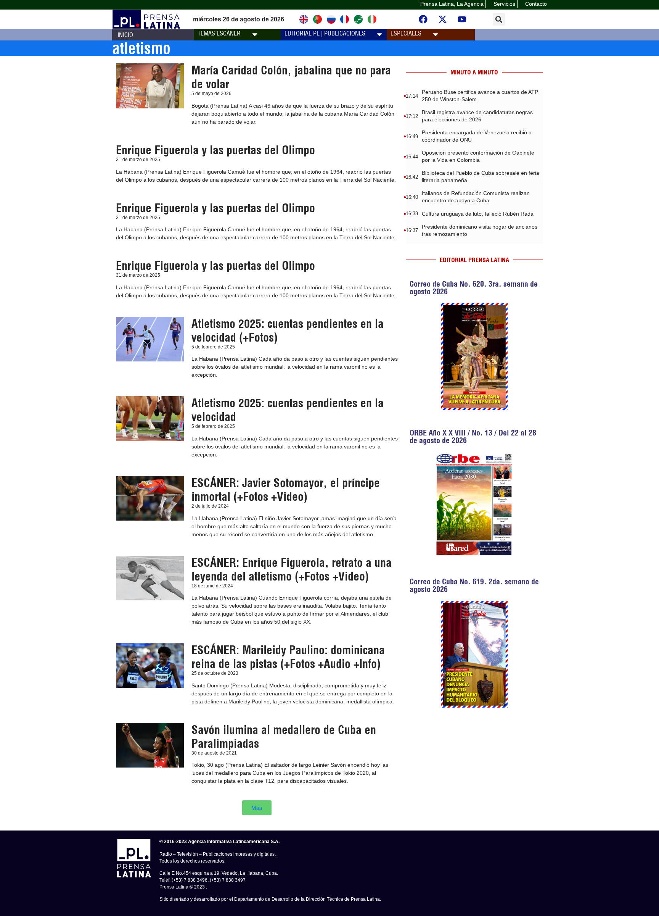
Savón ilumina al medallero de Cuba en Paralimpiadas (283, 736)
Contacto (536, 4)
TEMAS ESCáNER (219, 33)
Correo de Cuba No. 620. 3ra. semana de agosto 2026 (474, 287)
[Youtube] (462, 19)
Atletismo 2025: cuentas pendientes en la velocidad (287, 410)
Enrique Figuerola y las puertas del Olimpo (215, 150)
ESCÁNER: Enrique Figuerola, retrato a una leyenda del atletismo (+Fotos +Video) (291, 569)
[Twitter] (443, 19)
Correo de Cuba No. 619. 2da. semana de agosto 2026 (474, 585)
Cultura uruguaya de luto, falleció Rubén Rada (478, 214)
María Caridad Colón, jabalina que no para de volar (291, 77)
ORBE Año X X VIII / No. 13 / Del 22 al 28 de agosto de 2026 (473, 436)
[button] (499, 19)
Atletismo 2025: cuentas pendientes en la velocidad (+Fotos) (287, 330)
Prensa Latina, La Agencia (452, 4)
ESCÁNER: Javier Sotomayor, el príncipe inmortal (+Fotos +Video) (285, 490)
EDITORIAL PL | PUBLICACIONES (324, 33)
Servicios (504, 4)
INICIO (125, 35)
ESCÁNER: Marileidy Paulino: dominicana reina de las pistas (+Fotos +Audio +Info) (288, 657)
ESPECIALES (406, 33)
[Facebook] (423, 19)
